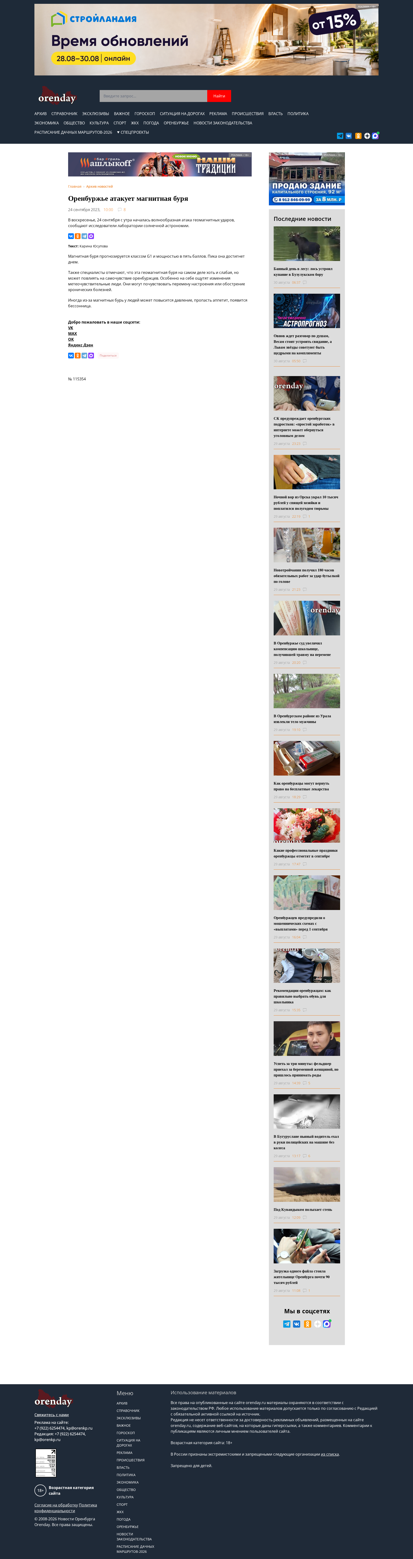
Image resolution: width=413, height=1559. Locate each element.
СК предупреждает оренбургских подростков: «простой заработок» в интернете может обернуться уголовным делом (304, 426)
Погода (151, 123)
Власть (275, 113)
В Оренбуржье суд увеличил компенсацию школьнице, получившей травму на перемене (302, 648)
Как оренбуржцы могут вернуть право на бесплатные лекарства (301, 786)
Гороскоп (145, 113)
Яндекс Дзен (80, 345)
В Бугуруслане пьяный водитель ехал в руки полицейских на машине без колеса (306, 1141)
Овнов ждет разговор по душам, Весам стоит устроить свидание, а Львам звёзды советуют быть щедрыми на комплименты (303, 344)
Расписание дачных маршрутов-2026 (73, 132)
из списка (330, 1454)
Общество (74, 123)
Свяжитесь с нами (51, 1414)
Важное (122, 113)
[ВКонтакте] (71, 236)
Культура (99, 123)
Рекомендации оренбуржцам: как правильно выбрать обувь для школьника (302, 996)
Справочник (64, 113)
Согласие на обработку (56, 1505)
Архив (40, 113)
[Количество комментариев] (309, 282)
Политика (298, 113)
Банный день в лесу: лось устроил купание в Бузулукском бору (303, 271)
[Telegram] (84, 236)
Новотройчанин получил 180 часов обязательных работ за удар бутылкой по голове (306, 575)
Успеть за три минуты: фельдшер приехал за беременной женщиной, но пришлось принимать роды (306, 1069)
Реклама (218, 113)
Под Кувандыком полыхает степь (303, 1209)
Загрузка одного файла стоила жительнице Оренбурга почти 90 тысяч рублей (302, 1276)
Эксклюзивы (95, 113)
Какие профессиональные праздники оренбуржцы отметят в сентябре (305, 853)
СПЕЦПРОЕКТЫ (135, 132)
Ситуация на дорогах (182, 113)
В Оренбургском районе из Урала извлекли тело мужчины (302, 718)
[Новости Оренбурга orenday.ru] (57, 95)
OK (71, 339)
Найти (219, 96)
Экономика (46, 123)
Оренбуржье (176, 123)
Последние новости (302, 219)
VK (70, 327)
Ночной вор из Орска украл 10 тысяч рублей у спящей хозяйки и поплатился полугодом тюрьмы (306, 502)
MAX (72, 333)
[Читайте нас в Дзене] (367, 136)
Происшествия (248, 113)
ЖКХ (135, 123)
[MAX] (91, 236)
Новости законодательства (223, 123)
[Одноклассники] (78, 236)
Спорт (120, 123)
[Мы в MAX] (375, 136)
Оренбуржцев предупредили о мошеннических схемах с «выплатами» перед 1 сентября (301, 923)
